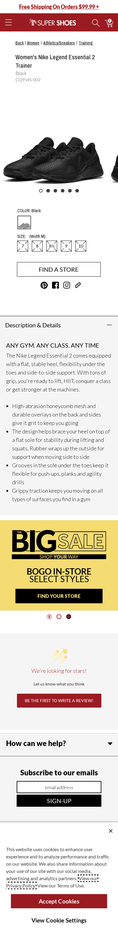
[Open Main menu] (8, 22)
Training (86, 43)
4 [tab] (62, 190)
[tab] (59, 616)
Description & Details (33, 325)
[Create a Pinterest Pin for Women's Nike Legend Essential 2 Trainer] (44, 285)
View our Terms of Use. (60, 885)
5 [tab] (70, 190)
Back (19, 43)
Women (33, 43)
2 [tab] (48, 190)
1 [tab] (40, 190)
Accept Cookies (59, 901)
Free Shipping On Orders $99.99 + (59, 6)
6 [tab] (77, 190)
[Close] (110, 831)
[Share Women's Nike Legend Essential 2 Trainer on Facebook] (55, 285)
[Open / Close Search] (95, 22)
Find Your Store (59, 596)
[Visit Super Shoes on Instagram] (66, 285)
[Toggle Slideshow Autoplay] (49, 616)
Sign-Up (59, 800)
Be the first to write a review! (59, 700)
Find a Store (59, 269)
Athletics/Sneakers (59, 43)
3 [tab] (55, 190)
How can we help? (36, 743)
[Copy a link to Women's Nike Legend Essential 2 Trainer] (78, 285)
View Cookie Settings (59, 920)
